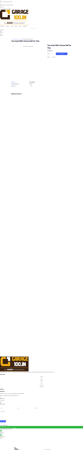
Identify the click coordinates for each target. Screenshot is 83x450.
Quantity (48, 53)
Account (1, 32)
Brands (20, 26)
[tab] (19, 82)
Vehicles (15, 26)
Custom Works (2, 26)
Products (7, 26)
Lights (12, 26)
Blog (41, 383)
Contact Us (41, 385)
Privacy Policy (41, 386)
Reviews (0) (13, 86)
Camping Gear (25, 26)
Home (12, 39)
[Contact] (0, 34)
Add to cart (62, 53)
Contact (1, 35)
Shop (41, 381)
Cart (41, 378)
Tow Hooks (20, 39)
